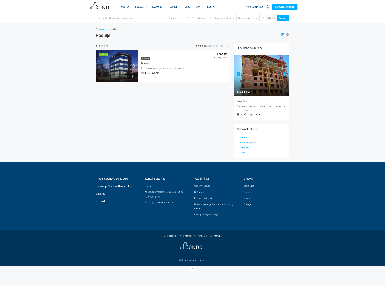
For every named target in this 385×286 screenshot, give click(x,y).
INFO (197, 7)
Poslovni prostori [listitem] (248, 142)
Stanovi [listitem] (243, 137)
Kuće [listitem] (242, 152)
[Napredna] (262, 18)
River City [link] (242, 101)
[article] (261, 87)
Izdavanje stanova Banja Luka (113, 186)
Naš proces (199, 192)
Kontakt (100, 201)
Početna (102, 29)
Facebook (172, 236)
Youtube (217, 236)
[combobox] (178, 18)
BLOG (187, 7)
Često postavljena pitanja (206, 214)
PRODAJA (138, 7)
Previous (238, 74)
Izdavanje (146, 58)
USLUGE (173, 7)
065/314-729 (153, 197)
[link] (117, 66)
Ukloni (271, 18)
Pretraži (283, 18)
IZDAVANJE (156, 7)
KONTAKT (212, 7)
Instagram (202, 236)
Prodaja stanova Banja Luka (112, 178)
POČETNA (124, 7)
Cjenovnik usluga (202, 186)
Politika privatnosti (203, 198)
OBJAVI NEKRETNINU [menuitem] (284, 7)
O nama (100, 193)
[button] (282, 34)
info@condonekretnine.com (161, 202)
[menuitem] (254, 7)
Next (284, 74)
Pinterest (187, 236)
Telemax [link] (145, 63)
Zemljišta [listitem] (244, 147)
